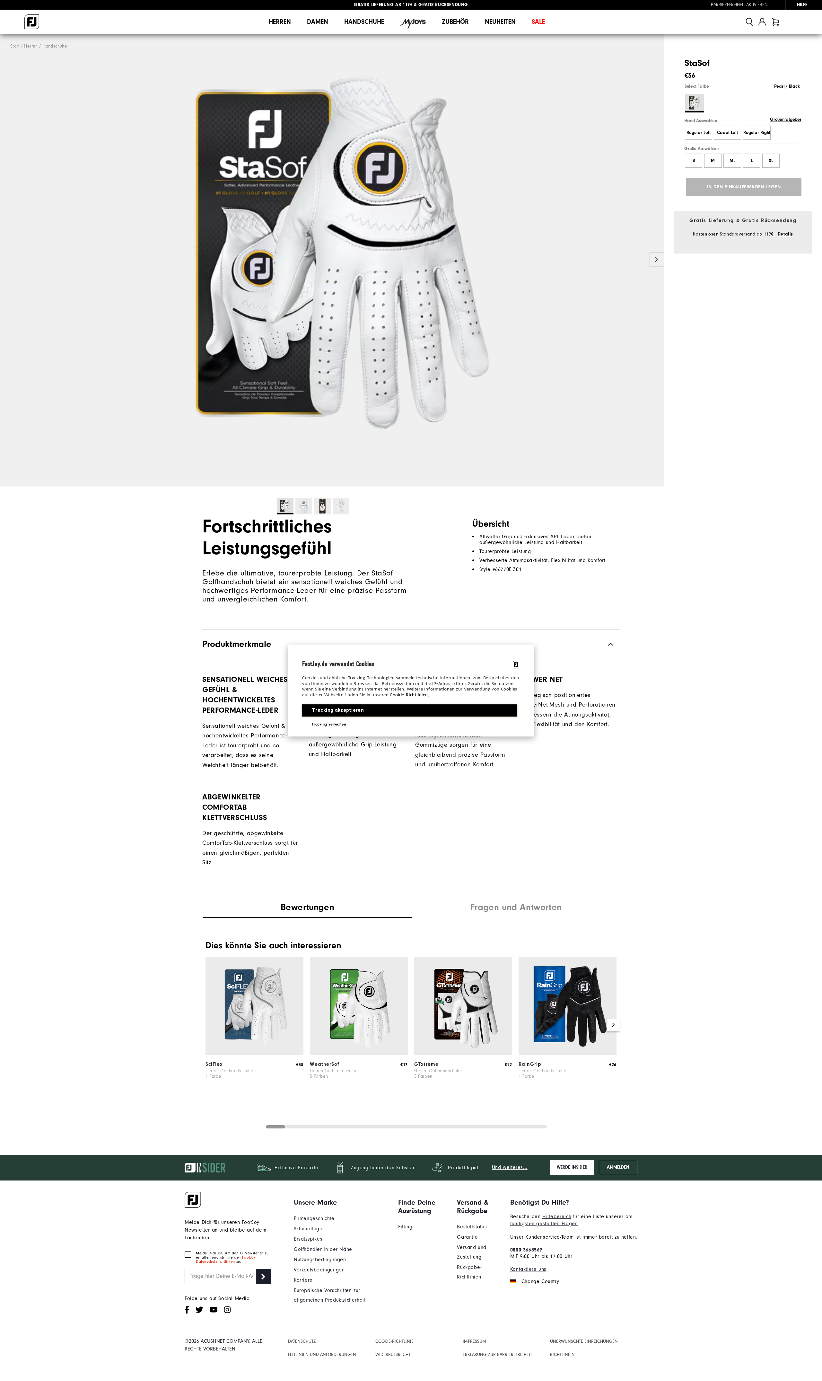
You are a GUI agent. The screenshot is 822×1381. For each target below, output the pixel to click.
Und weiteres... (510, 1167)
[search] (749, 22)
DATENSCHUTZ (302, 1341)
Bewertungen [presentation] (308, 907)
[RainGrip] (567, 1053)
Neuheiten (500, 21)
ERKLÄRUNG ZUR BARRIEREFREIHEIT (497, 1354)
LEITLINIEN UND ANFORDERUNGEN (322, 1354)
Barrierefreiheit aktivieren (739, 4)
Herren (280, 21)
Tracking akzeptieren (338, 710)
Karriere (303, 1280)
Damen (317, 21)
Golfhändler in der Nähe (323, 1249)
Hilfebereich (556, 1216)
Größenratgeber (785, 119)
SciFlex (214, 1064)
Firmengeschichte (314, 1218)
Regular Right (756, 132)
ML (732, 160)
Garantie (467, 1237)
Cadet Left (727, 132)
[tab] (775, 22)
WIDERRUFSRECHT (392, 1354)
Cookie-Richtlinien (409, 695)
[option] (332, 260)
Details (785, 234)
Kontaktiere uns (528, 1269)
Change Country (540, 1281)
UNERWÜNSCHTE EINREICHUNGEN (584, 1341)
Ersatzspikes (308, 1239)
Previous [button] (7, 260)
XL (771, 160)
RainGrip (530, 1064)
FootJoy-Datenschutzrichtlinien (226, 1259)
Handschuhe (364, 21)
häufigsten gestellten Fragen (544, 1223)
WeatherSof (324, 1064)
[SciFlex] (254, 1053)
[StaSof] (332, 260)
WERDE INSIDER (572, 1167)
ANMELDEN (618, 1167)
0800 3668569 (526, 1250)
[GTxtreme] (463, 1053)
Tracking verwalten (329, 724)
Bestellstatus (472, 1227)
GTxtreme (426, 1064)
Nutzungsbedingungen (320, 1259)
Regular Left (698, 132)
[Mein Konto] (762, 22)
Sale (538, 21)
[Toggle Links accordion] (341, 1202)
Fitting (405, 1227)
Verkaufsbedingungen (319, 1270)
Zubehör (455, 21)
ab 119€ (383, 4)
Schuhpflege (308, 1229)
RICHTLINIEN (562, 1354)
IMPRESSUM (474, 1341)
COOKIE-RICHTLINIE (394, 1341)
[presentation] (516, 908)
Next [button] (657, 260)
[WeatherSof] (359, 1053)
